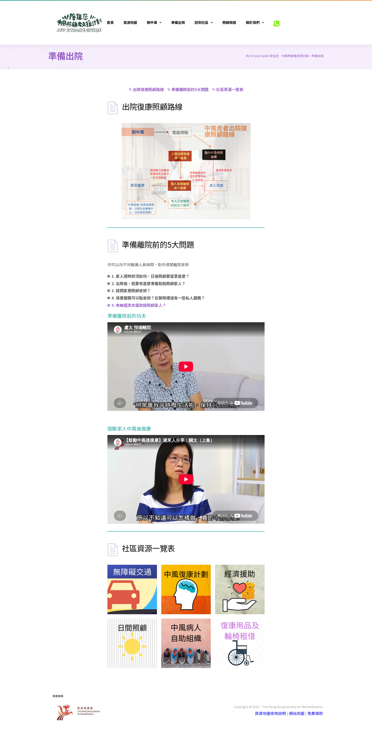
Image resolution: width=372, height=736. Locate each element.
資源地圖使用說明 (270, 713)
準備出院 (178, 22)
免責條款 (315, 713)
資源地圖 (130, 22)
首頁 (110, 22)
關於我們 (253, 22)
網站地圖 (296, 713)
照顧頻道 (229, 22)
